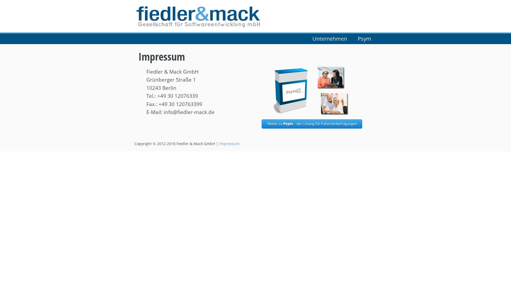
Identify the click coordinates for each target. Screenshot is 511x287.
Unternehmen (329, 38)
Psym (364, 38)
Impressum (229, 143)
